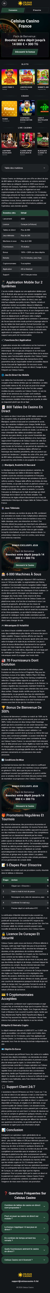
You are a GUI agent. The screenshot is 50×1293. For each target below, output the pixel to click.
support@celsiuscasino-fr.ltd (25, 1281)
